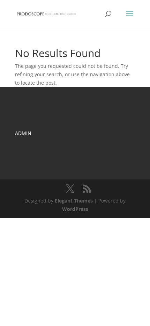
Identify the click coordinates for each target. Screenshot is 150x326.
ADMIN (23, 133)
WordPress (75, 209)
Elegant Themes (74, 200)
